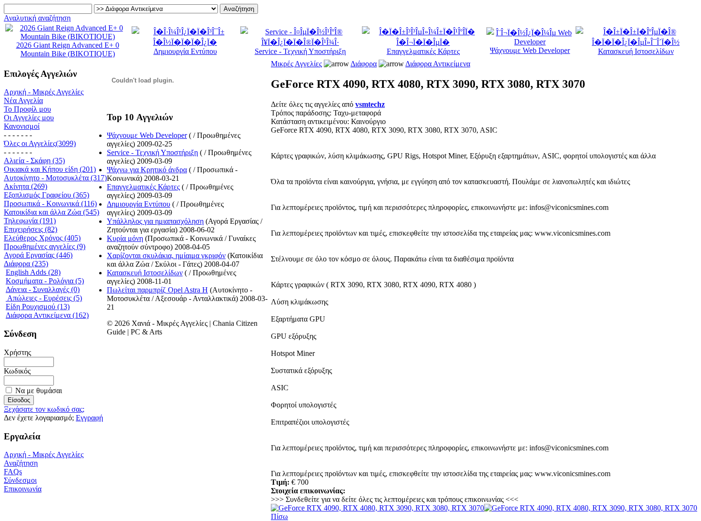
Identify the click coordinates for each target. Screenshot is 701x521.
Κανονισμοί (22, 126)
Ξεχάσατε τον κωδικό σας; (44, 409)
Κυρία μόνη (125, 238)
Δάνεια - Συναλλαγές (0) (43, 289)
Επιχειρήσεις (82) (30, 229)
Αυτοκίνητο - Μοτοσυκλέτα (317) (55, 178)
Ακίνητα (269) (25, 186)
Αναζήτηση (21, 463)
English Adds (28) (33, 272)
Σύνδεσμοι (20, 480)
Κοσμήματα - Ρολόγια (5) (45, 281)
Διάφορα (363, 64)
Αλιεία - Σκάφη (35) (34, 160)
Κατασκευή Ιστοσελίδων (636, 51)
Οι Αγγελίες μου (29, 118)
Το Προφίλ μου (27, 109)
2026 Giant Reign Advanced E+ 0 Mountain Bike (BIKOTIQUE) (67, 49)
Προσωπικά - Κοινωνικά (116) (50, 203)
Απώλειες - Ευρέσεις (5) (44, 298)
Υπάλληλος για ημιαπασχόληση (155, 221)
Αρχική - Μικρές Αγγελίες (43, 92)
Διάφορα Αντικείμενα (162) (47, 315)
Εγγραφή (89, 418)
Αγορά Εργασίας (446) (38, 255)
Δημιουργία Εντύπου (185, 51)
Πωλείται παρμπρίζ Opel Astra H (157, 290)
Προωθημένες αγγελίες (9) (44, 246)
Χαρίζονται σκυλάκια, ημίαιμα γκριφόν (166, 255)
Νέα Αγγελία (23, 100)
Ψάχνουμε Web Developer (530, 50)
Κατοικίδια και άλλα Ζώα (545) (51, 212)
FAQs (13, 472)
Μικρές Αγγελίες (296, 64)
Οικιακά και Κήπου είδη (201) (50, 169)
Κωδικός (17, 371)
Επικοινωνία (22, 489)
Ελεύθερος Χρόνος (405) (42, 238)
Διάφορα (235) (26, 264)
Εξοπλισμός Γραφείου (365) (46, 195)
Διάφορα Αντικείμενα (437, 64)
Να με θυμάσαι (38, 390)
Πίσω (279, 516)
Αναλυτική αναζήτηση (37, 18)
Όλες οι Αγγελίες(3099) (40, 143)
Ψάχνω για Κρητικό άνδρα (147, 170)
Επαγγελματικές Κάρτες (423, 51)
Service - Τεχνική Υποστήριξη (300, 51)
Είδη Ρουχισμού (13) (38, 306)
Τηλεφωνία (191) (30, 221)
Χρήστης (17, 352)
